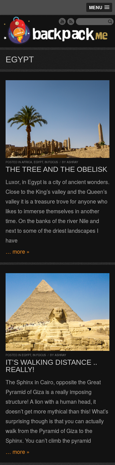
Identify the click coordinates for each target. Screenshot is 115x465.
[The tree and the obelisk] (57, 119)
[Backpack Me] (57, 31)
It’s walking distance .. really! (51, 366)
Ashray (72, 162)
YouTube (62, 21)
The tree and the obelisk (56, 169)
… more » (18, 251)
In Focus (51, 162)
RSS (71, 21)
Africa (27, 162)
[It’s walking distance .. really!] (57, 312)
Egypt (38, 162)
